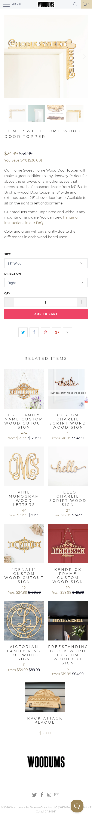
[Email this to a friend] (67, 332)
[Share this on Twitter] (23, 332)
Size (7, 254)
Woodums (16, 807)
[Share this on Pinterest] (45, 332)
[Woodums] (46, 4)
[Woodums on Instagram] (49, 795)
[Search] (76, 4)
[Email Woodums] (57, 795)
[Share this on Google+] (56, 332)
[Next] (83, 56)
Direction (12, 273)
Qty (7, 293)
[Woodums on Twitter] (34, 795)
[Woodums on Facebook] (42, 795)
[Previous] (8, 56)
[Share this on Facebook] (34, 332)
